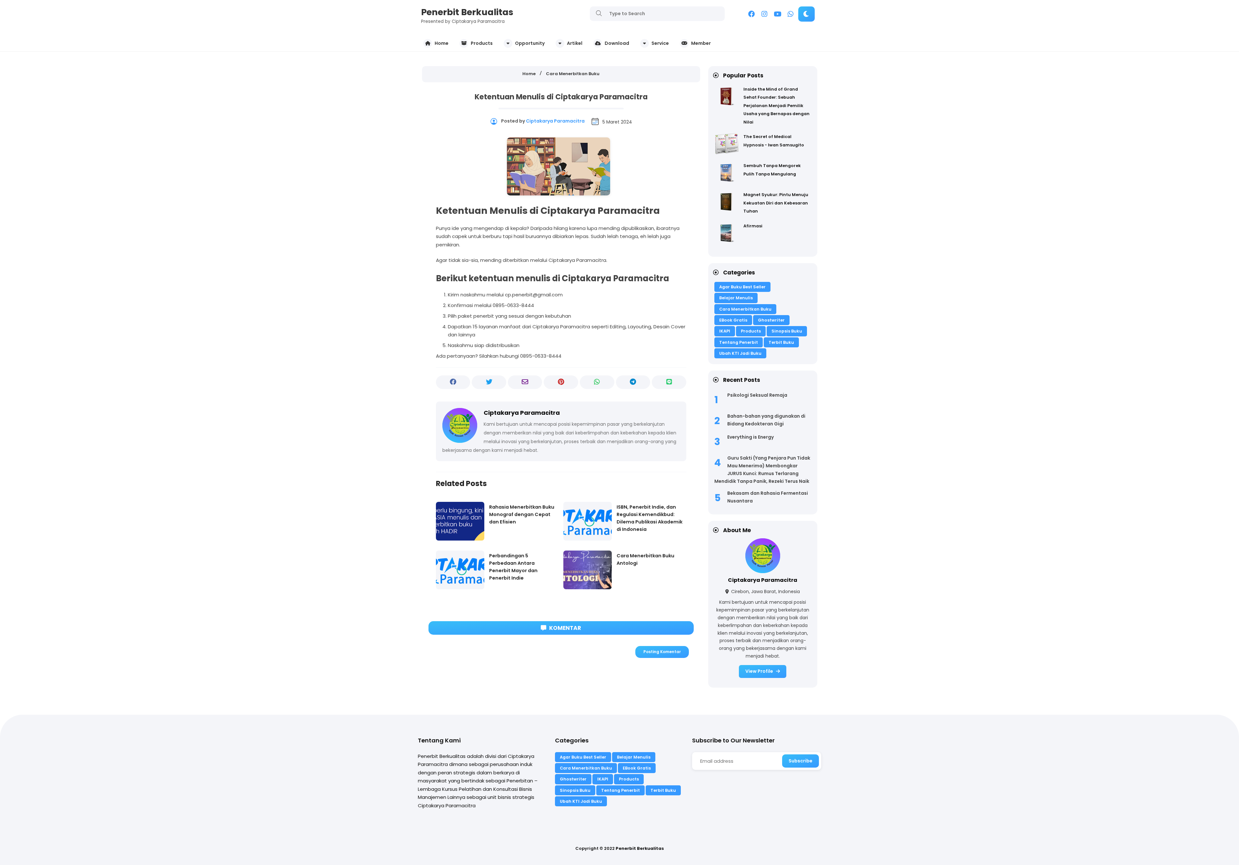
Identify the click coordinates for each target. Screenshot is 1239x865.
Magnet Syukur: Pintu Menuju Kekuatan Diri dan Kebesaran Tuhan (775, 203)
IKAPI (724, 331)
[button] (806, 14)
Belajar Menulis (736, 298)
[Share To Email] (525, 382)
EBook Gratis (733, 320)
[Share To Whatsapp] (597, 382)
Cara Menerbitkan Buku (745, 309)
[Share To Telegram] (633, 382)
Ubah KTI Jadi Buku (740, 353)
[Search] (598, 13)
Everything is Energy (750, 437)
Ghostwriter (771, 320)
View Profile (759, 671)
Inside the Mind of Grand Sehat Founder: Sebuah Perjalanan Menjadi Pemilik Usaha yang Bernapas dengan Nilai (776, 105)
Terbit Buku (781, 342)
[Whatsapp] (790, 15)
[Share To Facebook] (453, 382)
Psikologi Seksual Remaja (757, 395)
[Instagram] (764, 15)
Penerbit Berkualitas (467, 12)
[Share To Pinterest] (561, 382)
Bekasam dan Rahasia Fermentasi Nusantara (767, 497)
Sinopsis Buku (786, 331)
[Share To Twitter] (489, 382)
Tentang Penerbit (738, 342)
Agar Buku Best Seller (742, 287)
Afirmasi (752, 226)
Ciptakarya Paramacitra (762, 580)
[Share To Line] (669, 382)
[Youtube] (777, 15)
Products (751, 331)
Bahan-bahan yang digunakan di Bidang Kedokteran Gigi (766, 420)
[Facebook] (751, 15)
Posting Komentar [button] (662, 651)
